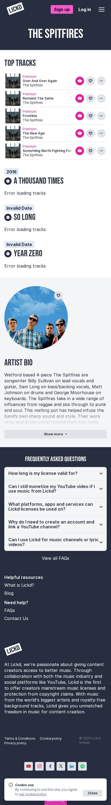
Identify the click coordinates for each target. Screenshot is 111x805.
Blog (8, 593)
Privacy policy (15, 743)
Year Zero (28, 253)
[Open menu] (101, 9)
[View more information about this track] (101, 81)
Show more (53, 434)
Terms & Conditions (19, 738)
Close (93, 793)
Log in (84, 9)
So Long (25, 217)
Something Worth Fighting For (47, 151)
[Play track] (13, 81)
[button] (55, 473)
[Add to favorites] (90, 81)
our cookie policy (32, 794)
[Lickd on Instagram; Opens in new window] (39, 766)
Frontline (30, 116)
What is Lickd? (19, 585)
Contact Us (16, 618)
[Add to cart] (79, 81)
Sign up (62, 9)
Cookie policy (51, 738)
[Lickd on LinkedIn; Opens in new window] (71, 766)
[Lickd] (15, 9)
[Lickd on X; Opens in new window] (61, 766)
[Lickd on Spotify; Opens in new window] (82, 766)
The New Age (34, 133)
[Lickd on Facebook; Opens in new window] (50, 766)
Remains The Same (38, 98)
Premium (29, 76)
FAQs (9, 610)
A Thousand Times (39, 181)
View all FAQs (55, 558)
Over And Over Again (40, 81)
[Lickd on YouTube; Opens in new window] (28, 766)
